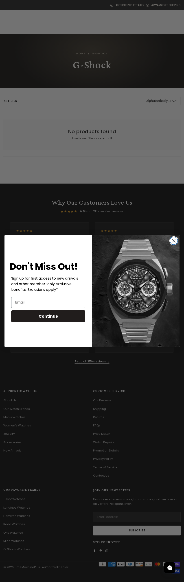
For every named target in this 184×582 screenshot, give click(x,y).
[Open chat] (169, 567)
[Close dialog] (174, 241)
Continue (48, 316)
